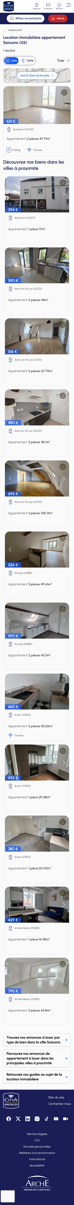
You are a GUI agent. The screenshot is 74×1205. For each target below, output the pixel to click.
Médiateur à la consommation (37, 1153)
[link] (37, 75)
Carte (30, 60)
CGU (37, 1140)
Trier (61, 60)
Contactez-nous (59, 1104)
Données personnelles (37, 1146)
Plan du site (56, 1097)
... (3, 30)
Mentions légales (37, 1134)
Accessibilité (37, 1165)
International (37, 1159)
